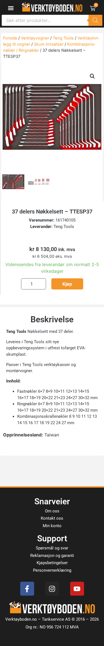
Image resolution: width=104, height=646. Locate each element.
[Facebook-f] (27, 589)
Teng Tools (63, 38)
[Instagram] (52, 589)
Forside (10, 38)
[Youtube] (77, 589)
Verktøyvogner (35, 38)
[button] (11, 8)
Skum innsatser (49, 44)
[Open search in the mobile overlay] (52, 20)
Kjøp (67, 284)
